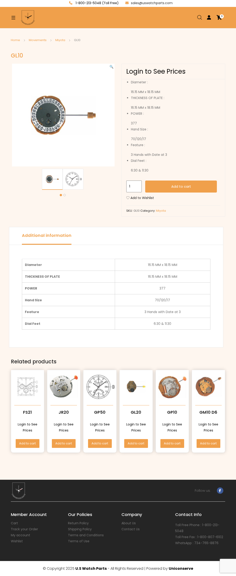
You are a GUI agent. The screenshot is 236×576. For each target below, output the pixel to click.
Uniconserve (181, 568)
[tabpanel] (52, 179)
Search (199, 17)
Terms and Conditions (86, 535)
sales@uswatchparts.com (152, 3)
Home (15, 40)
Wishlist (17, 541)
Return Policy (78, 523)
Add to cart (181, 186)
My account (20, 535)
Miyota (60, 40)
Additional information (46, 235)
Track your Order (24, 529)
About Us (128, 523)
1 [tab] (61, 195)
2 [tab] (64, 195)
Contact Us (130, 529)
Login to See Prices (156, 71)
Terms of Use (78, 541)
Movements (38, 40)
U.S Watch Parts (91, 568)
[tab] (46, 236)
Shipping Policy (80, 529)
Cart (14, 523)
